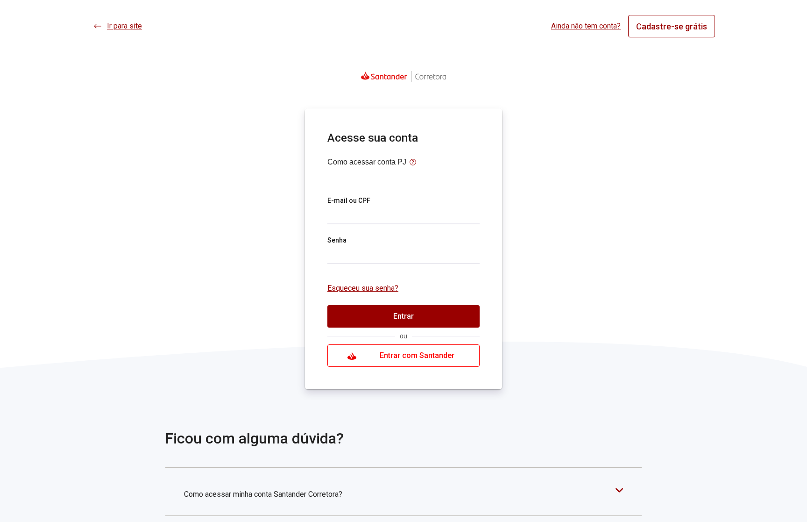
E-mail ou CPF (348, 200)
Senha (337, 240)
